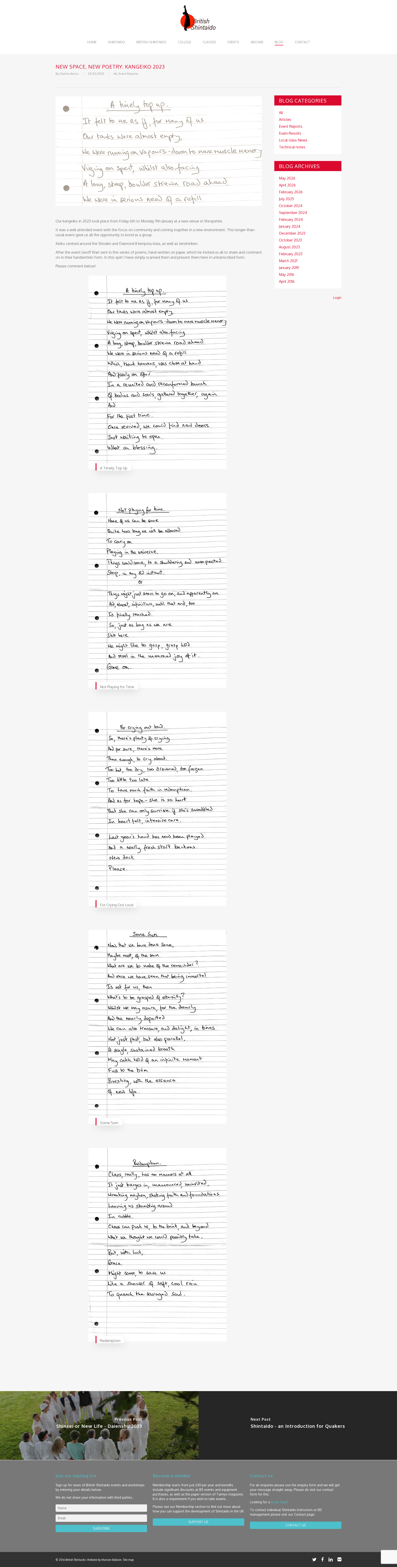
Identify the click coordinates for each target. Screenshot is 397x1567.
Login (337, 298)
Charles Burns (69, 73)
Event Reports (128, 73)
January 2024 (289, 226)
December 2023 (292, 233)
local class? (279, 1502)
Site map (128, 1559)
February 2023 (290, 254)
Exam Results (290, 133)
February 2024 (291, 219)
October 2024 (290, 205)
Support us (198, 1522)
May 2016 (286, 274)
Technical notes (292, 147)
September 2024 (293, 212)
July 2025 (286, 199)
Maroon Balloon (112, 1559)
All (115, 73)
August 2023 (289, 247)
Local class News (293, 140)
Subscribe (101, 1528)
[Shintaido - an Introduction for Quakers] (297, 1425)
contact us (296, 1525)
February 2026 (291, 192)
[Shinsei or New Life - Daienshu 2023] (99, 1425)
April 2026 (287, 185)
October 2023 (290, 240)
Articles (285, 119)
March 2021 (288, 260)
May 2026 (287, 178)
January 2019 (289, 267)
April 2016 (287, 281)
